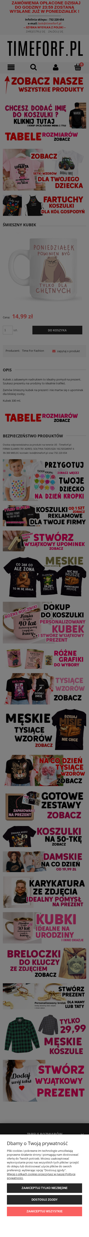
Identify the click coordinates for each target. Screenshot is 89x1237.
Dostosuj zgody (45, 1199)
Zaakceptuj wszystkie (45, 1211)
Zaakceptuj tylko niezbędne (45, 1188)
